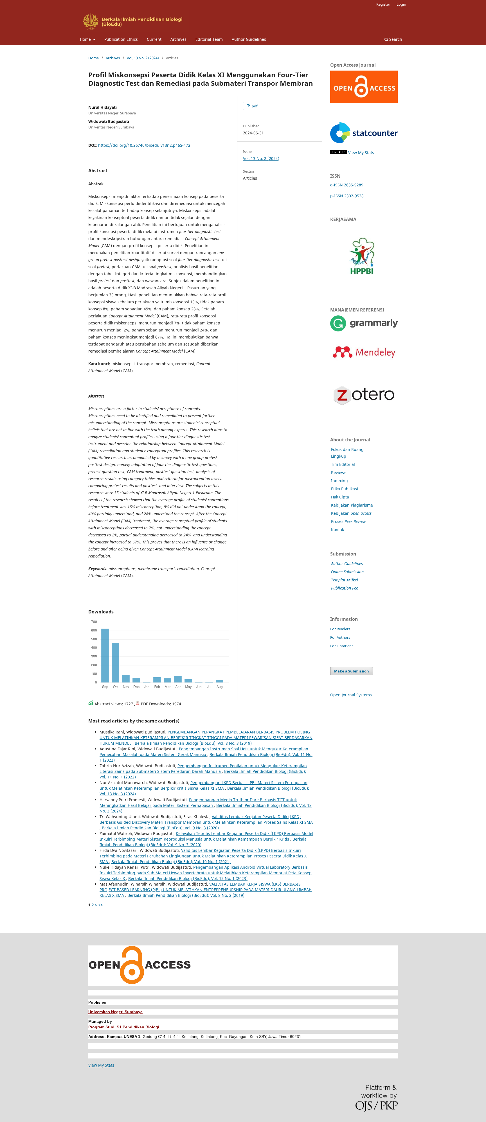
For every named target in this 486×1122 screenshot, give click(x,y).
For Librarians (341, 645)
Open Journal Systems (351, 694)
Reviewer (339, 472)
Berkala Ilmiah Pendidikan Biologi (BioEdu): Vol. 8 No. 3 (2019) (193, 743)
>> (100, 904)
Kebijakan (351, 513)
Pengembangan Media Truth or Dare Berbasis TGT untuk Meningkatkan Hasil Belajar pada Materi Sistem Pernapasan (198, 802)
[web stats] (338, 152)
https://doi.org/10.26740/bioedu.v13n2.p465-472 (144, 145)
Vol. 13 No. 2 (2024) (143, 57)
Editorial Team (209, 39)
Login (401, 4)
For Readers (340, 628)
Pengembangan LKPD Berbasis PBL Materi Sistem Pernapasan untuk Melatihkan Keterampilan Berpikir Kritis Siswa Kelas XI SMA (203, 785)
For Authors (340, 637)
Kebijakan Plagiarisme (352, 505)
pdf (254, 106)
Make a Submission (351, 671)
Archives (178, 39)
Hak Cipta (340, 497)
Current (154, 39)
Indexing (339, 480)
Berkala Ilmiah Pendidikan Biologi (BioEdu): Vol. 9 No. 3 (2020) (160, 827)
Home (86, 39)
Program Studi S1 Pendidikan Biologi (123, 1027)
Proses (348, 521)
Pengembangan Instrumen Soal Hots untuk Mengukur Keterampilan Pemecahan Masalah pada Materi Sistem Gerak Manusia (204, 751)
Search (395, 39)
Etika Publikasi (344, 488)
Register (383, 4)
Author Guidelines (249, 39)
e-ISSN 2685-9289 (346, 185)
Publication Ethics (121, 39)
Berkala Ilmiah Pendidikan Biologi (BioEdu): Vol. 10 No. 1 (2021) (171, 861)
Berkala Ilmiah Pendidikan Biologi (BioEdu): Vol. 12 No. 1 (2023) (188, 878)
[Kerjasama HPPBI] (361, 286)
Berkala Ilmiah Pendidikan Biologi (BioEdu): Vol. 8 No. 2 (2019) (185, 895)
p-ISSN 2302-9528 (347, 195)
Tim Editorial (343, 464)
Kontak (337, 529)
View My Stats (361, 152)
